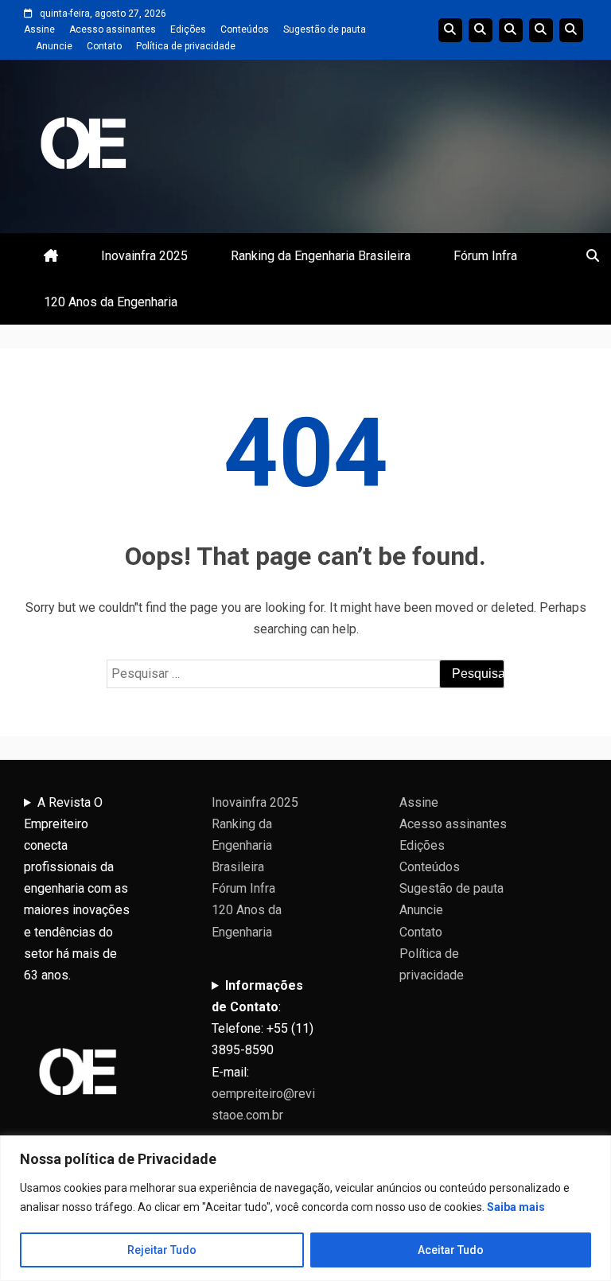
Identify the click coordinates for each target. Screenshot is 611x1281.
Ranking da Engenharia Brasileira (321, 255)
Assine (39, 29)
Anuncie (54, 46)
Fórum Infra (485, 255)
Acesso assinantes (112, 29)
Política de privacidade (185, 46)
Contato (104, 46)
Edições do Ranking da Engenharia (511, 30)
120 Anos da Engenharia (110, 302)
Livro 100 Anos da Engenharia (571, 30)
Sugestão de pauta (324, 29)
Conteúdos (244, 29)
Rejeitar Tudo (162, 1250)
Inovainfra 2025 (144, 255)
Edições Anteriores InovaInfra (541, 30)
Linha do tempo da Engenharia (480, 30)
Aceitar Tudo (451, 1250)
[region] (305, 1208)
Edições (188, 29)
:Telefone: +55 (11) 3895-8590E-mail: (263, 1050)
